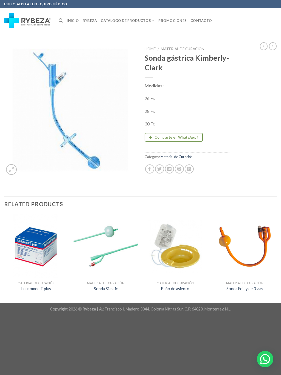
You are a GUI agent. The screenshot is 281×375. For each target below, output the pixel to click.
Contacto (201, 20)
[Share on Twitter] (159, 168)
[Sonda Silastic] (106, 246)
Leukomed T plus (36, 288)
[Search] (61, 20)
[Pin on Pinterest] (179, 168)
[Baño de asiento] (175, 246)
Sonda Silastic (106, 288)
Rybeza (90, 20)
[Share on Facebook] (149, 168)
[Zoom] (11, 169)
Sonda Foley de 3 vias (244, 288)
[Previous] (4, 258)
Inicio (73, 20)
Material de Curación (182, 49)
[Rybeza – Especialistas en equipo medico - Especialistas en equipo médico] (27, 20)
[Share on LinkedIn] (189, 168)
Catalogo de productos (126, 20)
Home (150, 49)
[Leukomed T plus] (36, 246)
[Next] (276, 258)
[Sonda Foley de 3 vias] (245, 246)
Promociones (172, 20)
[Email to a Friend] (169, 168)
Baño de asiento (175, 288)
